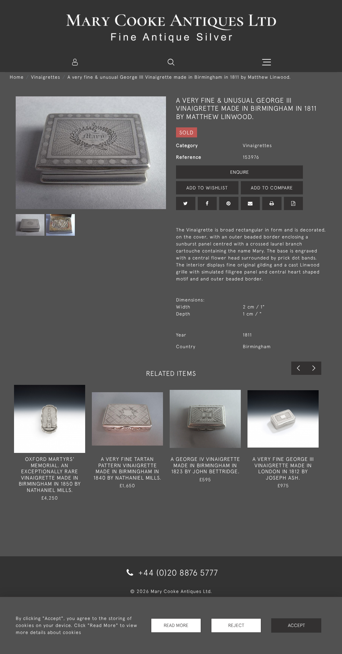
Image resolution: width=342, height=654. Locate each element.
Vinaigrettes (45, 77)
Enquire (239, 172)
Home (17, 77)
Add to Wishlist (207, 187)
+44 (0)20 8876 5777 (177, 572)
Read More (176, 625)
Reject (236, 625)
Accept (296, 625)
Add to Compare (272, 187)
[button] (171, 62)
